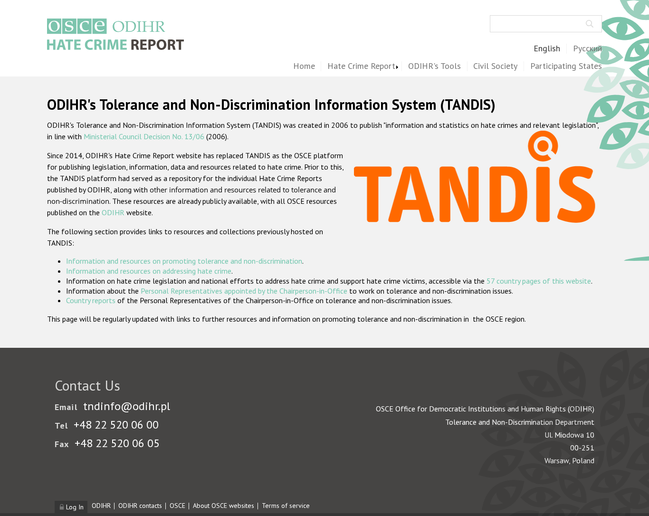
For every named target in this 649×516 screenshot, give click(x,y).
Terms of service (286, 505)
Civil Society (495, 66)
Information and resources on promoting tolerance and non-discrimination (184, 261)
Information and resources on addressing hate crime (148, 271)
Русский (587, 49)
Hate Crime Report (361, 66)
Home (304, 66)
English (547, 49)
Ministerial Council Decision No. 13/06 (144, 136)
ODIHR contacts (140, 505)
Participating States (566, 66)
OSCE (177, 505)
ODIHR (113, 212)
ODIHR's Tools (434, 66)
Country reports (90, 300)
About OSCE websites (223, 505)
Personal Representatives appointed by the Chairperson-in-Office (244, 291)
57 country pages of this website (539, 281)
